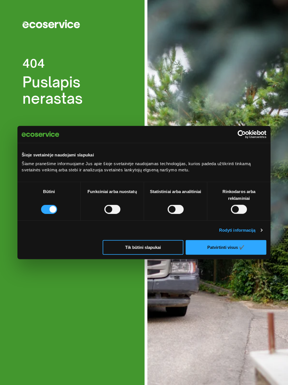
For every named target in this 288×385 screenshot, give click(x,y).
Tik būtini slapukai (143, 247)
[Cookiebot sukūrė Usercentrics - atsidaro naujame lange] (241, 134)
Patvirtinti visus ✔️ (225, 247)
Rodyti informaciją (237, 230)
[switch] (112, 209)
